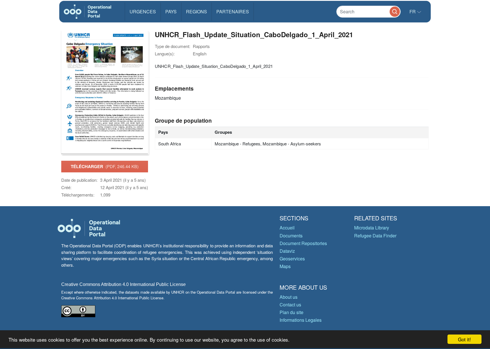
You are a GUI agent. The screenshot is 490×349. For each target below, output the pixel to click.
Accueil (287, 227)
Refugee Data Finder (375, 235)
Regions (196, 11)
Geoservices (292, 258)
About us (288, 297)
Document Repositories (303, 243)
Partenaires (232, 11)
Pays (171, 11)
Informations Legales (301, 320)
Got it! (464, 339)
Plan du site (291, 312)
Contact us (290, 304)
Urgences (143, 11)
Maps (285, 266)
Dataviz (287, 251)
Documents (291, 235)
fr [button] (413, 11)
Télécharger (104, 166)
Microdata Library (371, 227)
